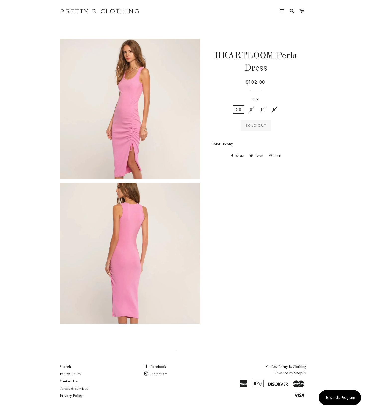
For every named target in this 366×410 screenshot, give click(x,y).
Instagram (158, 374)
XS (238, 109)
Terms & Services (74, 388)
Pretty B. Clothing (100, 11)
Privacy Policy (71, 395)
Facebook (157, 366)
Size (255, 99)
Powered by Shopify (290, 373)
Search (65, 366)
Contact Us (68, 381)
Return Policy (70, 374)
